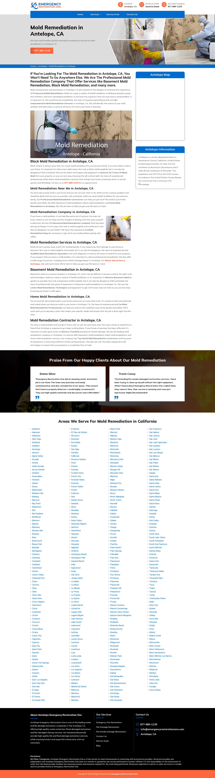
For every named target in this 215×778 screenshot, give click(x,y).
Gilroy (73, 507)
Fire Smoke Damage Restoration (111, 731)
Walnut (152, 632)
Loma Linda (76, 656)
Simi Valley (154, 520)
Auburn (35, 483)
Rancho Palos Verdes (119, 612)
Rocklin (113, 652)
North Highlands (117, 496)
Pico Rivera (115, 575)
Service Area (113, 14)
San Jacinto (154, 436)
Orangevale (115, 530)
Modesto (114, 442)
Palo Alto (114, 558)
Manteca (75, 690)
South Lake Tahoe (157, 537)
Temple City (154, 575)
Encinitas (75, 439)
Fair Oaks (75, 449)
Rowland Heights (117, 666)
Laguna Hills (76, 612)
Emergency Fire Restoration (109, 722)
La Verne (75, 602)
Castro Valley (38, 575)
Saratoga (153, 510)
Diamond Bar (37, 666)
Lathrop (74, 632)
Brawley (35, 534)
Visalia (152, 625)
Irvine (73, 571)
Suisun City (154, 561)
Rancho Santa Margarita (120, 615)
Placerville (114, 585)
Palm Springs (116, 551)
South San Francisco (158, 544)
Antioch (35, 452)
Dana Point (37, 649)
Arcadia (35, 459)
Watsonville (154, 642)
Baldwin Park (37, 493)
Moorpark (114, 463)
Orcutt (113, 534)
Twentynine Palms (157, 598)
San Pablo (153, 463)
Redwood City (116, 629)
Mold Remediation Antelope (62, 66)
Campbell (36, 561)
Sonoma (152, 527)
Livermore (75, 649)
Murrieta (114, 476)
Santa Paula (154, 500)
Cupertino (36, 639)
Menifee (75, 700)
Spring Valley (155, 551)
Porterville (114, 598)
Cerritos (35, 585)
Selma (152, 517)
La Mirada (75, 588)
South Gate (154, 534)
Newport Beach (117, 490)
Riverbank (114, 646)
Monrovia (114, 446)
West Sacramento (157, 652)
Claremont (36, 605)
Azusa (34, 486)
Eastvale (36, 686)
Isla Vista (75, 575)
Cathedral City (38, 578)
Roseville (114, 663)
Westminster (155, 659)
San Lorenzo (154, 449)
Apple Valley (37, 456)
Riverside (114, 649)
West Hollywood (156, 649)
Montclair (114, 449)
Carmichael (37, 568)
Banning (35, 496)
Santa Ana (153, 476)
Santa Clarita (155, 486)
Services (95, 14)
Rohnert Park (116, 656)
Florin (73, 463)
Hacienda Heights (79, 524)
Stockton (153, 558)
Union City (153, 605)
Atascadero (37, 476)
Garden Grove (77, 500)
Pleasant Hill (115, 588)
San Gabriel (154, 432)
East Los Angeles (39, 680)
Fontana (74, 469)
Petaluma (114, 571)
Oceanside (114, 517)
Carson (35, 571)
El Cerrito (36, 696)
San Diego (114, 693)
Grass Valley (76, 520)
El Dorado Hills (38, 700)
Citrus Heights (38, 602)
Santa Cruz (154, 490)
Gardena (74, 503)
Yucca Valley (155, 690)
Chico (34, 588)
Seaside (152, 513)
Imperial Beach (77, 561)
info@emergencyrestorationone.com (162, 729)
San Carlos (114, 686)
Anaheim (35, 446)
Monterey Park (116, 459)
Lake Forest (76, 622)
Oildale (113, 520)
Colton (35, 615)
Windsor (152, 673)
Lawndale (75, 635)
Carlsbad (36, 564)
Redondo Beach (117, 625)
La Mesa (75, 585)
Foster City (76, 476)
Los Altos (75, 666)
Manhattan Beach (79, 686)
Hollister (75, 551)
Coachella (36, 612)
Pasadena (114, 564)
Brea (34, 537)
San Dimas (114, 696)
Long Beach (76, 663)
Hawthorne (76, 530)
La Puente (75, 595)
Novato (113, 507)
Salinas (113, 673)
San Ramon (154, 469)
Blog (98, 745)
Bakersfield (37, 490)
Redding (113, 619)
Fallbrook (75, 456)
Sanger (152, 473)
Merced (113, 432)
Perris (112, 568)
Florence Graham (78, 459)
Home (80, 14)
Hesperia (75, 544)
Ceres (34, 581)
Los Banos (75, 673)
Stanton (152, 554)
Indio (73, 564)
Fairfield (74, 452)
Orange (113, 527)
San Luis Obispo (156, 452)
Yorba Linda (154, 680)
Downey (35, 673)
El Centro (36, 693)
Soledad (153, 524)
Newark (113, 486)
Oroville (113, 537)
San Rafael (154, 466)
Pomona (113, 595)
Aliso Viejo (36, 439)
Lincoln (74, 646)
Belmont (36, 520)
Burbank (35, 547)
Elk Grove (75, 436)
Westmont (154, 663)
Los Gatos (75, 676)
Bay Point (36, 503)
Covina (35, 632)
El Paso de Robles (79, 432)
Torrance (153, 581)
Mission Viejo (116, 439)
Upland (152, 608)
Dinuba (35, 669)
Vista (151, 629)
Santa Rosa (154, 503)
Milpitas (113, 436)
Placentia (114, 581)
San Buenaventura (118, 683)
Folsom (74, 466)
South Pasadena (156, 541)
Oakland (113, 510)
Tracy (151, 585)
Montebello (115, 452)
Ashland (35, 473)
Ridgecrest (115, 642)
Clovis (34, 608)
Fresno (74, 490)
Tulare (152, 588)
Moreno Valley (116, 466)
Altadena (36, 442)
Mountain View (116, 473)
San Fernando (116, 700)
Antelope (42, 66)
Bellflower (36, 517)
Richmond (114, 639)
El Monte (75, 429)
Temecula (153, 568)
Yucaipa (152, 686)
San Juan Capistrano (158, 442)
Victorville (153, 619)
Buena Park (37, 544)
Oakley (113, 513)
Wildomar (153, 669)
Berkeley (36, 527)
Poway (113, 602)
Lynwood (75, 680)
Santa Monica (155, 496)
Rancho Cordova (117, 605)
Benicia (35, 524)
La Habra (75, 581)
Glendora (75, 513)
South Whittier (155, 547)
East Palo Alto (38, 683)
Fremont (75, 483)
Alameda (36, 432)
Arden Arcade (38, 466)
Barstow (35, 500)
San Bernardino (116, 676)
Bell (33, 510)
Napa (112, 480)
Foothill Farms (77, 473)
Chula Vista (37, 598)
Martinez (75, 693)
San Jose (153, 439)
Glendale (75, 510)
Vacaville (153, 612)
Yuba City (153, 683)
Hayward (75, 534)
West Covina (154, 646)
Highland (75, 547)
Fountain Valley (77, 480)
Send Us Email (152, 6)
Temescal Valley (156, 571)
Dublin (34, 676)
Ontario (113, 524)
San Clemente (116, 690)
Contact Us (132, 14)
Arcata (35, 463)
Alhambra (36, 436)
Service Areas (102, 741)
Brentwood (37, 541)
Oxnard (113, 541)
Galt (73, 496)
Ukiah (151, 602)
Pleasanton (115, 591)
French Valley (77, 486)
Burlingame (37, 551)
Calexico (36, 554)
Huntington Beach (79, 554)
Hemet (74, 537)
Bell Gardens (37, 513)
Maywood (75, 696)
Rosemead (115, 659)
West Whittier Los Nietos (160, 656)
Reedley (113, 632)
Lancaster (75, 629)
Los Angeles (76, 669)
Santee (152, 507)
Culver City (37, 635)
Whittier (152, 666)
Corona (35, 625)
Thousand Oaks (156, 578)
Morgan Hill (115, 469)
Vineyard (153, 622)
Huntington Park (78, 558)
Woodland (153, 676)
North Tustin (115, 500)
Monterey (114, 456)
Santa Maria (154, 493)
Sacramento (115, 669)
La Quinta (75, 598)
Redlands (114, 622)
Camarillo (36, 558)
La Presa (75, 591)
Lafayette (75, 608)
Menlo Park (115, 429)
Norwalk (113, 503)
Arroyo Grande (38, 469)
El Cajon (35, 690)
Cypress (35, 642)
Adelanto (36, 429)
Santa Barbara (155, 480)
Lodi (73, 652)
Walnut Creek (155, 635)
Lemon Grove (77, 639)
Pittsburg (114, 578)
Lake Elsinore (77, 619)
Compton (36, 619)
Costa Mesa (37, 629)
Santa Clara (154, 483)
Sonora (152, 530)
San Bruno (114, 680)
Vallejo (152, 615)
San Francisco (155, 429)
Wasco (152, 639)
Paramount (115, 561)
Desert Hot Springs (40, 663)
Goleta (74, 517)
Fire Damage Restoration (107, 727)
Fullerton (75, 493)
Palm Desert (115, 547)
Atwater (35, 480)
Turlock (152, 591)
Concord (35, 622)
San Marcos (154, 456)
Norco (113, 493)
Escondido (75, 442)
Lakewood (75, 625)
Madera (74, 683)
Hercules (75, 541)
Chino (34, 591)
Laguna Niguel (77, 615)
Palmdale (114, 554)
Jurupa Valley (77, 578)
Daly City (36, 646)
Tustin (152, 595)
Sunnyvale (153, 564)
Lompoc (74, 659)
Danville (35, 652)
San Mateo (154, 459)
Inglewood (75, 568)
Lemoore (75, 642)
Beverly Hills (37, 530)
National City (115, 483)
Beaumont (36, 507)
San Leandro (154, 446)
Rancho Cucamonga (118, 608)
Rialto (112, 635)
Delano (35, 659)
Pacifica (113, 544)
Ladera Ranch (77, 605)
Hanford (74, 527)
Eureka (74, 446)
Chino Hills (36, 595)
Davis (34, 656)
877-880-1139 (175, 6)
